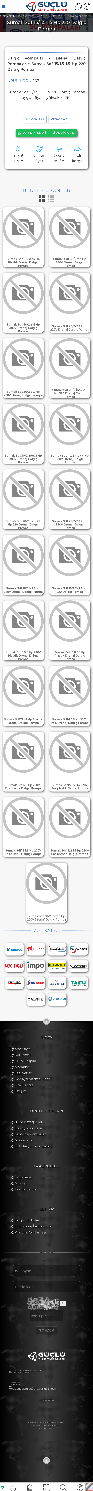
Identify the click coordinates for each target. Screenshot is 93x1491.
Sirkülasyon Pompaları (33, 1146)
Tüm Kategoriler (29, 1122)
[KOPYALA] (29, 1372)
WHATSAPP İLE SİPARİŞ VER (48, 133)
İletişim (21, 1091)
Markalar (22, 1067)
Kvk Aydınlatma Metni (33, 1079)
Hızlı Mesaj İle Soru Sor (33, 1226)
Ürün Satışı (23, 1177)
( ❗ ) (63, 1422)
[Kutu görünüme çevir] (42, 201)
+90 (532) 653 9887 (15, 1381)
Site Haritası (24, 1085)
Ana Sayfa (23, 1049)
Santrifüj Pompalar (30, 1134)
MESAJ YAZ (58, 119)
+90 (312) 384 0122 (15, 1383)
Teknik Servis (25, 1189)
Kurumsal (23, 1055)
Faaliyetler (23, 1073)
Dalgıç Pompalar (29, 1128)
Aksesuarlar (24, 1140)
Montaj (20, 1183)
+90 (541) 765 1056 (15, 1384)
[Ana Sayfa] (46, 10)
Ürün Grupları (26, 1061)
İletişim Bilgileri (27, 1220)
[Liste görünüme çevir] (51, 201)
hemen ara (35, 119)
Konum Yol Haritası (30, 1232)
